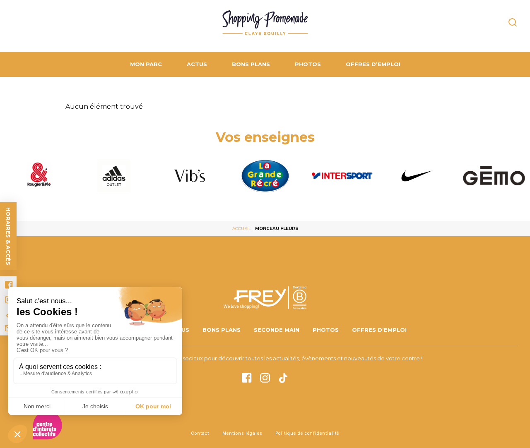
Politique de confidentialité (307, 433)
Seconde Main (276, 329)
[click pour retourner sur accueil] (37, 175)
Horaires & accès (8, 236)
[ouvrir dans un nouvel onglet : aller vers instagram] (265, 375)
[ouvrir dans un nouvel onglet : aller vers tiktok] (283, 376)
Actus (197, 64)
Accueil (241, 228)
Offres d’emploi (373, 64)
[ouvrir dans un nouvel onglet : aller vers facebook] (9, 284)
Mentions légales (242, 433)
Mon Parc (146, 64)
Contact (200, 433)
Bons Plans (251, 64)
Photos (308, 64)
